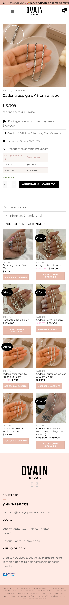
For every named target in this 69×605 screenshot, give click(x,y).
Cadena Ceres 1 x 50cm (49, 320)
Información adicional (25, 215)
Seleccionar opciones (50, 275)
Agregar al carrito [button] (15, 277)
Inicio (6, 90)
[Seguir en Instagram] (37, 484)
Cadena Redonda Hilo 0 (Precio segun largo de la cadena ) (50, 431)
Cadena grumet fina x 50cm (15, 267)
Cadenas (19, 90)
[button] (13, 11)
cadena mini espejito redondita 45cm (15, 375)
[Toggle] (6, 207)
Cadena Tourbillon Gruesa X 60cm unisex (51, 375)
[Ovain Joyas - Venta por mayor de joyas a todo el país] (34, 11)
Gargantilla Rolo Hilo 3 (49, 265)
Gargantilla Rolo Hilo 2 (16, 320)
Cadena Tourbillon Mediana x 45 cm (13, 430)
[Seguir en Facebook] (32, 484)
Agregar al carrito (38, 184)
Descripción (18, 207)
